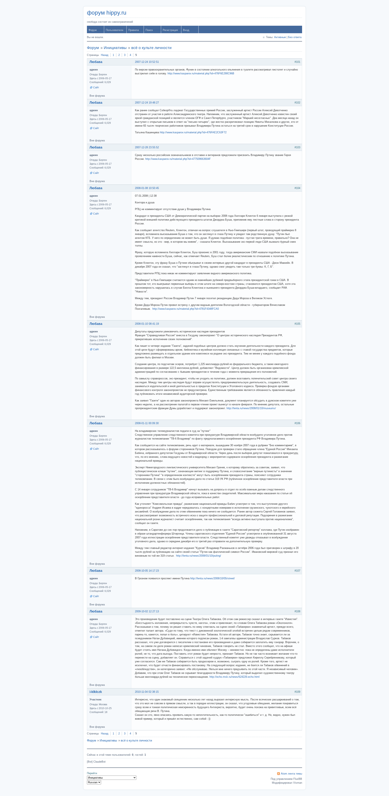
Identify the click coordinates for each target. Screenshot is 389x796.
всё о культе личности (151, 48)
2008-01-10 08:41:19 (147, 323)
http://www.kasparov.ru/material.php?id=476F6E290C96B (201, 73)
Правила (133, 30)
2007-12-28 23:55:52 (147, 147)
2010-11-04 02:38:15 (147, 691)
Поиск (149, 30)
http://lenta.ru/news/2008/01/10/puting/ (198, 555)
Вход (186, 30)
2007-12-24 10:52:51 (147, 61)
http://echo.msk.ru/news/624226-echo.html (234, 676)
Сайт (96, 87)
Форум (93, 30)
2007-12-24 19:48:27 (147, 102)
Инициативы (115, 48)
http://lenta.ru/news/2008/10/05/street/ (212, 578)
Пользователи (114, 30)
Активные (280, 37)
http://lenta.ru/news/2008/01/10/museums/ (251, 408)
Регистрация (170, 30)
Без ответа (294, 37)
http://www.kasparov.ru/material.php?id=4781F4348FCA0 (185, 308)
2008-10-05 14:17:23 (147, 570)
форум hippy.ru (106, 13)
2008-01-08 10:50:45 (147, 188)
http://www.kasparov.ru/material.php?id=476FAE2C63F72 (193, 132)
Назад (104, 55)
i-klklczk (96, 692)
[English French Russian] (94, 782)
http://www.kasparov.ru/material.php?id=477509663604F (178, 158)
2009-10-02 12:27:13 (147, 611)
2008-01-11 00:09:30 (147, 423)
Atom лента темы (291, 773)
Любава (96, 62)
